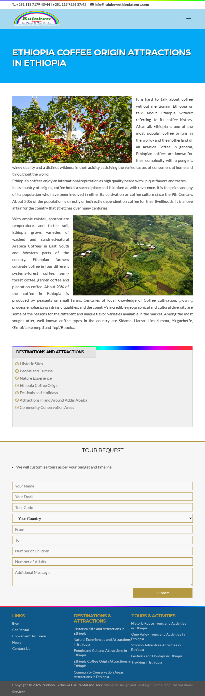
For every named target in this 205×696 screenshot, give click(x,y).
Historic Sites (31, 363)
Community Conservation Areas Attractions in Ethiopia (99, 674)
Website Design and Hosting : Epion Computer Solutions (148, 685)
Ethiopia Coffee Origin (39, 385)
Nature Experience (36, 378)
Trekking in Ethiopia (146, 662)
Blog (15, 623)
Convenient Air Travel (29, 636)
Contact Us (21, 648)
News (16, 642)
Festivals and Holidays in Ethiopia (156, 656)
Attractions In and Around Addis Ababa (53, 400)
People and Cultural (36, 370)
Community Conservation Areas (47, 407)
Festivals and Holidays (39, 392)
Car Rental (20, 630)
